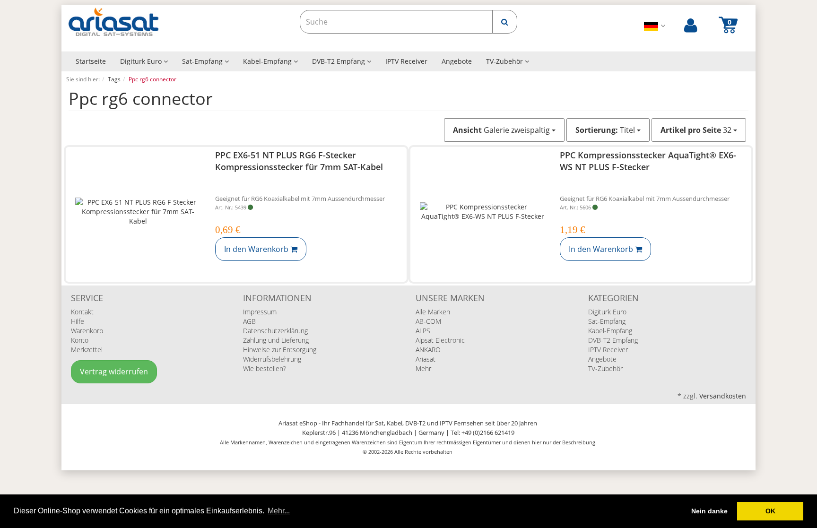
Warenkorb (87, 330)
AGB (249, 321)
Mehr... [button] (279, 511)
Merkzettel (87, 349)
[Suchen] (504, 22)
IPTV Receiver (406, 61)
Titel (606, 130)
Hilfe (77, 321)
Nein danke (709, 511)
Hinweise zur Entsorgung (279, 349)
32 (697, 130)
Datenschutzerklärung (275, 330)
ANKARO (428, 349)
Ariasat (425, 359)
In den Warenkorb (257, 249)
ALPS (423, 330)
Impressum (260, 311)
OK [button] (770, 511)
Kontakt (82, 311)
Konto (79, 340)
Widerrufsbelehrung (272, 359)
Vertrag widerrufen (114, 371)
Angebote (457, 61)
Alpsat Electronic (440, 340)
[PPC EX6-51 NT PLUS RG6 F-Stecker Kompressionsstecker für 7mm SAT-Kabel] (138, 212)
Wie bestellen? (264, 368)
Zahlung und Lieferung (276, 340)
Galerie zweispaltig (502, 130)
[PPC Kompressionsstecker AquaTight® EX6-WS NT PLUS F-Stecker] (483, 212)
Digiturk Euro (142, 61)
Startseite (91, 61)
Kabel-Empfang (268, 61)
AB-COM (428, 321)
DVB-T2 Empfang (339, 61)
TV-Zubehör (505, 61)
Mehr (423, 368)
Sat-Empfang (203, 61)
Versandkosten (722, 395)
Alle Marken (433, 311)
